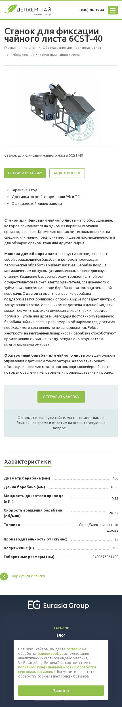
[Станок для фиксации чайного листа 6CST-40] (61, 106)
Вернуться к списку (28, 576)
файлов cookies (50, 653)
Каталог (61, 628)
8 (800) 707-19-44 (91, 10)
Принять (61, 690)
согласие (73, 649)
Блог (61, 635)
